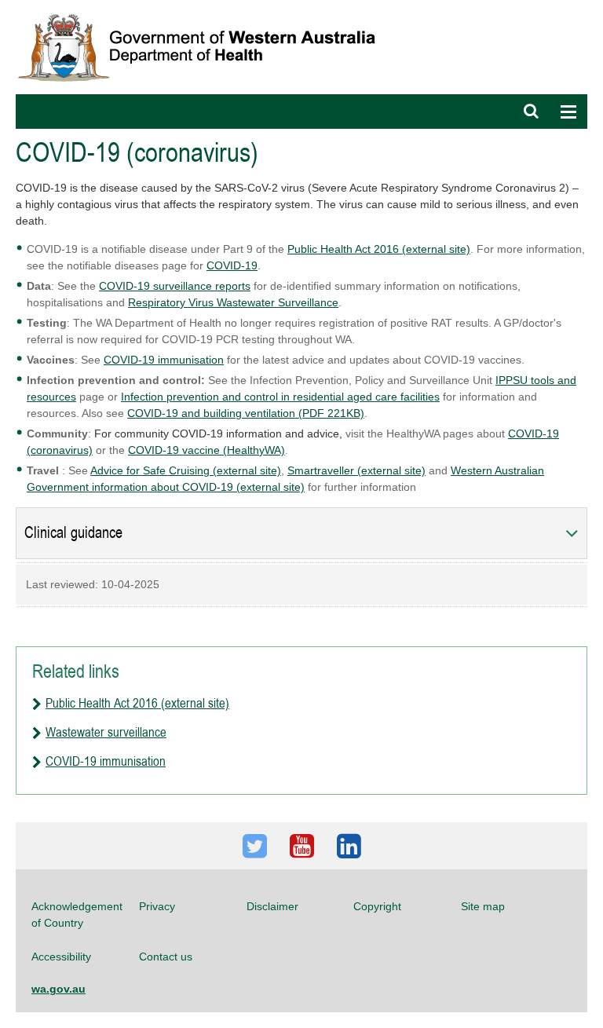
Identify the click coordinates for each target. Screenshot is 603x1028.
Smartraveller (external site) (356, 470)
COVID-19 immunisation (164, 359)
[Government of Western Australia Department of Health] (207, 7)
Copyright (377, 906)
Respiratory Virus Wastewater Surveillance (233, 302)
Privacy (157, 906)
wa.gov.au (58, 988)
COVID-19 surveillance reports (174, 286)
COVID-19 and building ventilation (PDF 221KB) (245, 413)
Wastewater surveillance (106, 732)
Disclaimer (272, 906)
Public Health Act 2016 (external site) (378, 249)
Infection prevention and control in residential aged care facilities (280, 396)
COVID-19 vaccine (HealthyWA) (206, 450)
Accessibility (61, 956)
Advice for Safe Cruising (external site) (185, 470)
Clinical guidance (73, 533)
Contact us (165, 956)
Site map (483, 906)
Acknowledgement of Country (76, 914)
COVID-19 (232, 265)
